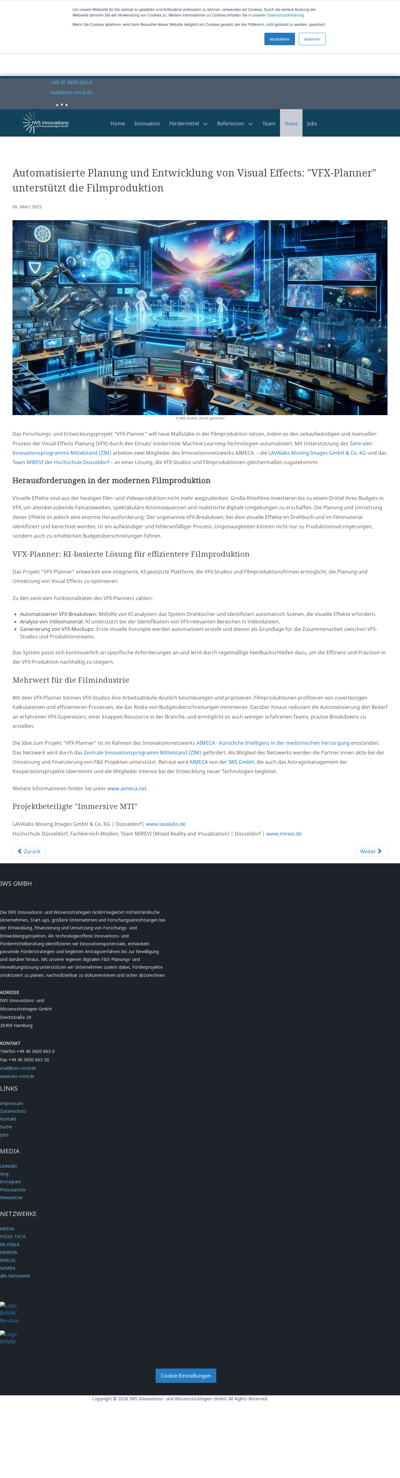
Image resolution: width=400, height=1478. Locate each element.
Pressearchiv (13, 1190)
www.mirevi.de (284, 833)
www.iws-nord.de (17, 1076)
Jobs (4, 1135)
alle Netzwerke (15, 1276)
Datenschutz (13, 1111)
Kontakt (8, 1119)
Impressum (11, 1103)
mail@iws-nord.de (71, 92)
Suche (6, 1127)
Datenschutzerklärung (285, 14)
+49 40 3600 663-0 (71, 82)
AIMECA (198, 761)
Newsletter (11, 1197)
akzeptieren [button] (280, 38)
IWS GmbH (241, 761)
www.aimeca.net (127, 788)
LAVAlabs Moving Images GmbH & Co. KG (317, 452)
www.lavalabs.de (166, 824)
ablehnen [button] (312, 38)
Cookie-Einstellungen (186, 1375)
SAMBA (7, 1268)
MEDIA (7, 1229)
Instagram (10, 1182)
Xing (4, 1174)
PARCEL (8, 1260)
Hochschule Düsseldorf (81, 462)
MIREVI (35, 462)
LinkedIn (8, 1166)
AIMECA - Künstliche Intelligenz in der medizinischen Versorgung (273, 742)
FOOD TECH (12, 1236)
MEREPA (8, 1252)
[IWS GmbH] (46, 122)
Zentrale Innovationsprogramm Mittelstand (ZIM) (142, 752)
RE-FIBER (9, 1245)
